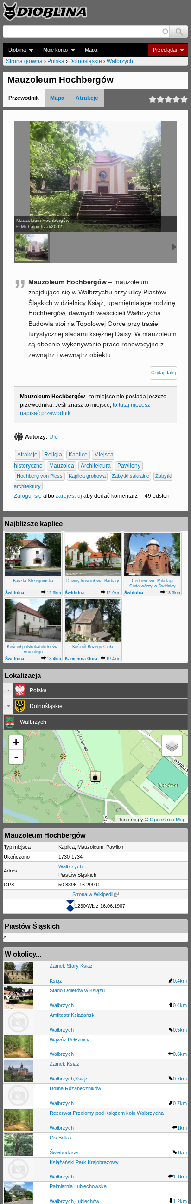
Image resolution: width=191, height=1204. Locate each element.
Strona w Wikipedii (92, 894)
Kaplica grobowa (87, 476)
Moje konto (53, 50)
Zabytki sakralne (130, 476)
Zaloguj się (28, 496)
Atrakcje (87, 98)
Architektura (96, 466)
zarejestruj (69, 496)
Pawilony (128, 466)
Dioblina (14, 50)
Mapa (91, 49)
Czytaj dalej (163, 372)
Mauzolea (61, 466)
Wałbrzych (120, 61)
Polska (55, 61)
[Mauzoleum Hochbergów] (32, 247)
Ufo (53, 437)
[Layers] (172, 745)
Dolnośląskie (85, 61)
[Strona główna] (45, 11)
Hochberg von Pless (40, 476)
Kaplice (78, 455)
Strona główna (24, 61)
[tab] (95, 690)
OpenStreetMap (167, 819)
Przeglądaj (162, 50)
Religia (53, 455)
